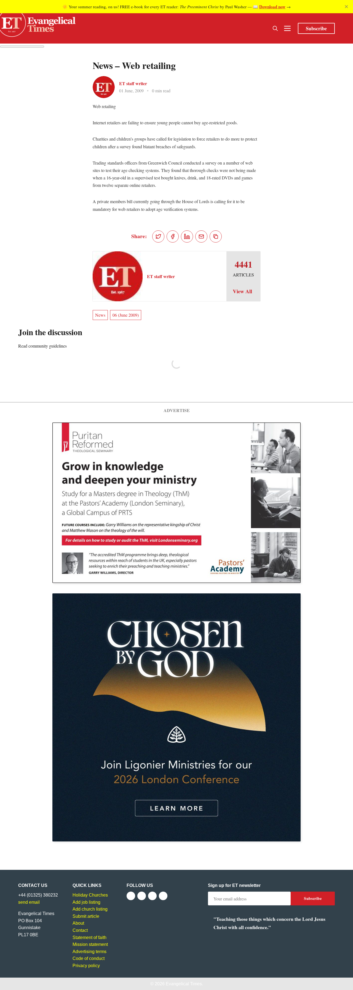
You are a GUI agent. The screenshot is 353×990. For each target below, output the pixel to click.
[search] (275, 28)
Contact (80, 930)
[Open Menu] (287, 28)
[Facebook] (131, 896)
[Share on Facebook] (173, 236)
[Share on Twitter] (158, 236)
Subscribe (316, 28)
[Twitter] (141, 896)
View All (242, 291)
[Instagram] (152, 896)
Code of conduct (89, 958)
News (100, 315)
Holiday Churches (90, 895)
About (78, 923)
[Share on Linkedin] (187, 236)
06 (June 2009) (126, 315)
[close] (346, 6)
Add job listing (86, 902)
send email (29, 902)
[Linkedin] (163, 896)
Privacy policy (86, 965)
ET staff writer (133, 83)
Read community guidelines (42, 346)
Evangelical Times (184, 983)
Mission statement (90, 944)
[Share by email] (201, 236)
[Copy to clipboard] (216, 236)
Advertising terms (89, 951)
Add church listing (90, 909)
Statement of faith (89, 937)
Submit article (86, 916)
